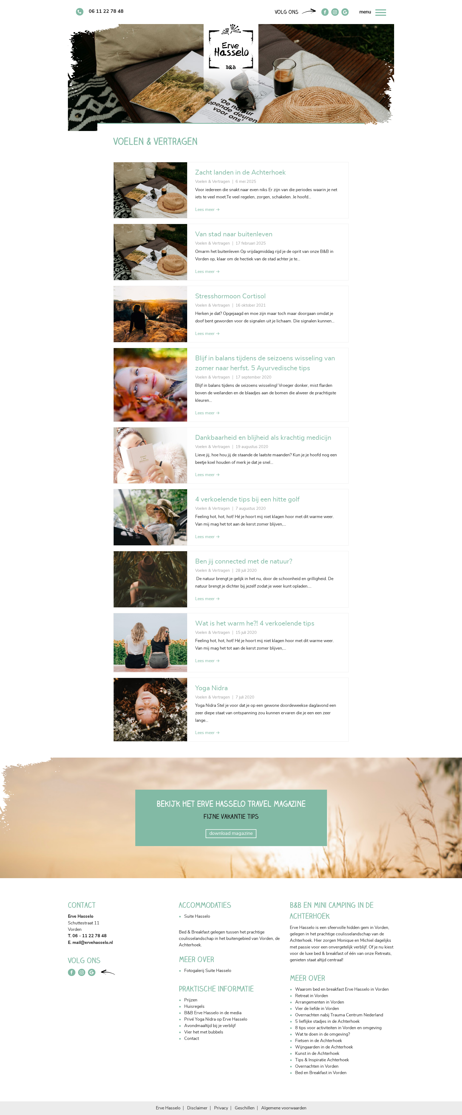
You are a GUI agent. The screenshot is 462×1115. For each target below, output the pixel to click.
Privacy (221, 1108)
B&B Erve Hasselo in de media (212, 1013)
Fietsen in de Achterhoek (318, 1041)
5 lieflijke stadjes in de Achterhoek (327, 1021)
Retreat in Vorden (311, 996)
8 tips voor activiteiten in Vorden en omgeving (338, 1028)
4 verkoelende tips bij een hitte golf (247, 499)
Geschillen (245, 1108)
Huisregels (194, 1006)
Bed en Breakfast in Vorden (320, 1073)
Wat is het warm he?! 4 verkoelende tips (254, 623)
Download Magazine (231, 833)
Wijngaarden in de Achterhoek (324, 1047)
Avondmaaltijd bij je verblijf (210, 1026)
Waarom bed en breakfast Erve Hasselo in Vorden (342, 989)
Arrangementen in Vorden (319, 1002)
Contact (191, 1038)
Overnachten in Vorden (316, 1066)
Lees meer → (207, 209)
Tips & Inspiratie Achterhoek (322, 1060)
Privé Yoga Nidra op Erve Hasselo (215, 1019)
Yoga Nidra (211, 688)
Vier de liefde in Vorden (317, 1008)
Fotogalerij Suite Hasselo (207, 971)
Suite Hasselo (197, 916)
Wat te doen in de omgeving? (322, 1034)
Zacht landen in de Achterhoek (240, 172)
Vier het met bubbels (203, 1032)
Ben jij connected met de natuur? (243, 561)
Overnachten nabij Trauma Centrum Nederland (339, 1015)
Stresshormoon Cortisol (230, 296)
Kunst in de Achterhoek (317, 1053)
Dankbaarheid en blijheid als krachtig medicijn (263, 437)
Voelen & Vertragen (212, 182)
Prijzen (190, 1000)
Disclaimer (197, 1108)
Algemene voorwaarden (283, 1108)
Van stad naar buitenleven (233, 234)
